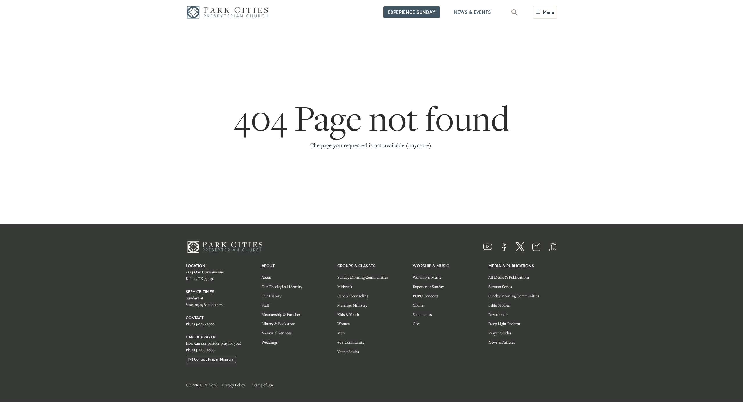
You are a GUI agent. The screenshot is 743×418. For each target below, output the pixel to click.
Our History (271, 295)
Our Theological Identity (282, 286)
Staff (265, 305)
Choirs (418, 305)
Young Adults (348, 351)
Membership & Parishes (281, 314)
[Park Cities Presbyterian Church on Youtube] (488, 247)
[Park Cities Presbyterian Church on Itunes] (553, 247)
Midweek (344, 286)
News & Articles (501, 342)
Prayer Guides (499, 333)
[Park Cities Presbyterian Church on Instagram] (536, 247)
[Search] (514, 12)
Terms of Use (263, 385)
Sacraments (422, 314)
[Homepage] (229, 12)
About (266, 277)
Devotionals (498, 314)
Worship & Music (427, 277)
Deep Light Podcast (504, 323)
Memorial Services (277, 333)
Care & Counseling (352, 295)
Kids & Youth (348, 314)
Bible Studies (499, 305)
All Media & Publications (509, 277)
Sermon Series (500, 286)
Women (343, 323)
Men (341, 333)
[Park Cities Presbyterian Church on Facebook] (504, 247)
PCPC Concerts (426, 295)
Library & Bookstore (278, 323)
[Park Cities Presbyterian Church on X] (520, 247)
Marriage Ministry (352, 305)
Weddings (270, 342)
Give (416, 323)
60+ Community (350, 342)
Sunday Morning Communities (362, 277)
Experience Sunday (428, 286)
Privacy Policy (233, 385)
